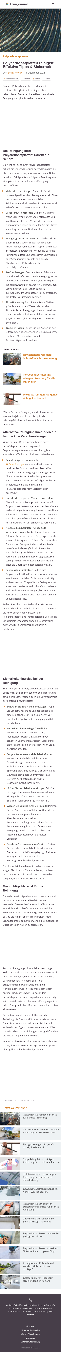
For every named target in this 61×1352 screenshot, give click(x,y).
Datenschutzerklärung (30, 1341)
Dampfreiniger (16, 464)
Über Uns (30, 1326)
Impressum (30, 1338)
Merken (27, 79)
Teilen (37, 79)
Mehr (48, 79)
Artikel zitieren (12, 79)
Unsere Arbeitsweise (30, 1330)
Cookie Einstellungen (30, 1334)
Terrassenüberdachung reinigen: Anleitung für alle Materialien (39, 378)
